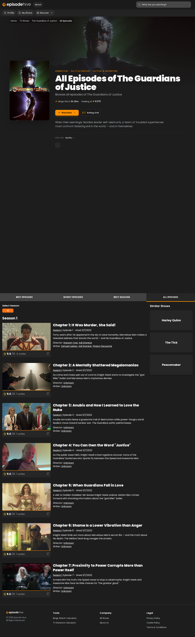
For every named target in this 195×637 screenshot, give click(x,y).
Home (14, 20)
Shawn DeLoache (102, 346)
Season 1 (57, 330)
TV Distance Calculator (64, 622)
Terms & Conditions (156, 627)
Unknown (68, 382)
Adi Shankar (85, 342)
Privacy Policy (153, 618)
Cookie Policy (153, 622)
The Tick (171, 343)
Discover (44, 12)
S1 (8, 310)
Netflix (68, 137)
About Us (104, 622)
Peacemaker (171, 365)
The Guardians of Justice (44, 20)
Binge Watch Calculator (65, 618)
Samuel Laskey (69, 346)
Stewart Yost (70, 342)
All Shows (104, 618)
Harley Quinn (171, 320)
